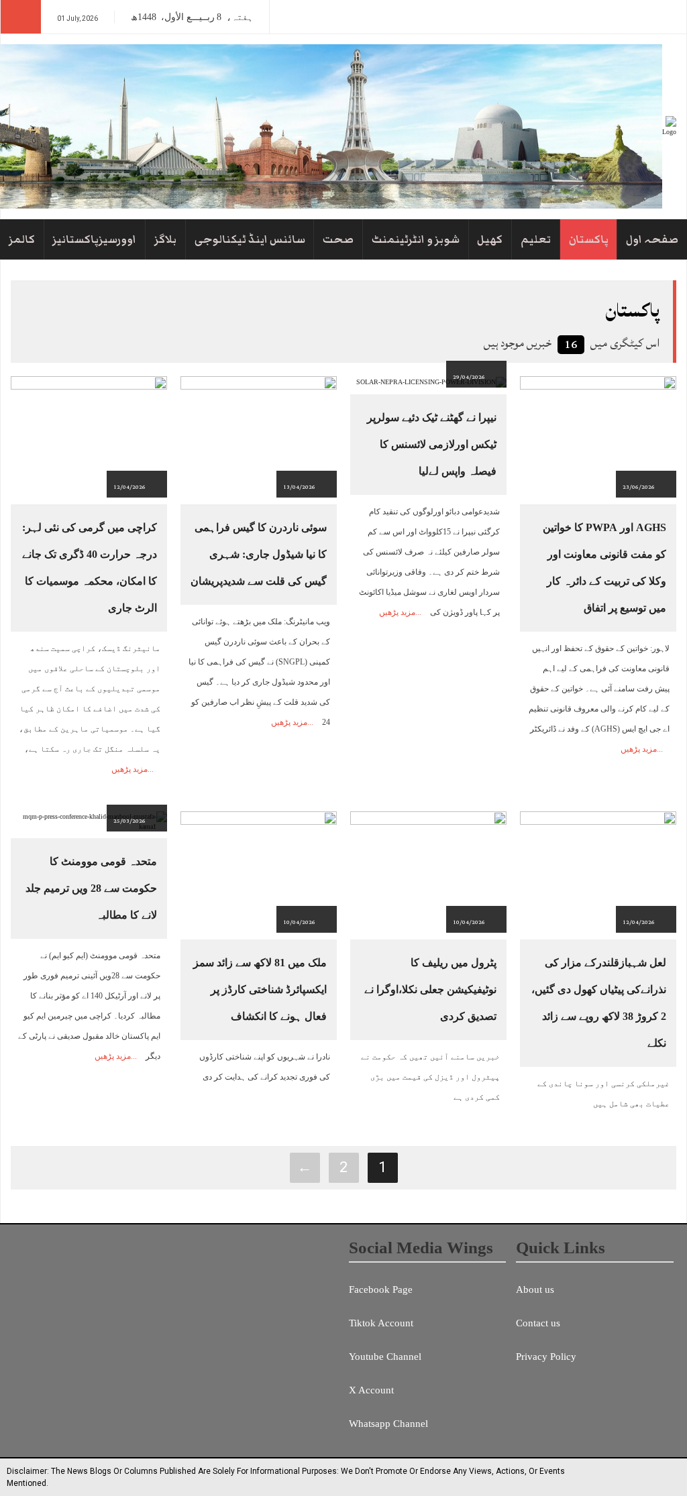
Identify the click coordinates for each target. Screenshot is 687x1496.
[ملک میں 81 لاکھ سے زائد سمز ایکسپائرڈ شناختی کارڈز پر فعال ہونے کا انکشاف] (258, 871)
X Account (371, 1390)
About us (535, 1289)
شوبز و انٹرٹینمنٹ (416, 239)
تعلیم (536, 239)
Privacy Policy (546, 1356)
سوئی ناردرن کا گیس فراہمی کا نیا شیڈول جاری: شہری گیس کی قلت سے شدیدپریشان (259, 554)
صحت (338, 239)
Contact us (538, 1323)
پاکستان (589, 239)
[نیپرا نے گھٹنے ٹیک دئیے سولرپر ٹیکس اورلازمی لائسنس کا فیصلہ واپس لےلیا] (431, 381)
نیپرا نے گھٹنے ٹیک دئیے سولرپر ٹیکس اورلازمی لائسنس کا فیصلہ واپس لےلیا (431, 444)
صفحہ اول (652, 239)
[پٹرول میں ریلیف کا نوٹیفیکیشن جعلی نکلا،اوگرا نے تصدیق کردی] (428, 871)
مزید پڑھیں (639, 749)
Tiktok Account (381, 1323)
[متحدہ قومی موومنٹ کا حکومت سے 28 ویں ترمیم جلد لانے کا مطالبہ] (89, 821)
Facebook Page (381, 1289)
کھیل (490, 239)
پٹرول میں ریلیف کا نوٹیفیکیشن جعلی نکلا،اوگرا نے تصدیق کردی (430, 989)
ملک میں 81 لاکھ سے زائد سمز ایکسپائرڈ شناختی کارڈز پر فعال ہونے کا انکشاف (260, 989)
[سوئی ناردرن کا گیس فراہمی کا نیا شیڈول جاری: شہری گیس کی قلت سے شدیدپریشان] (258, 436)
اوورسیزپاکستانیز (94, 239)
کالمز (22, 239)
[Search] (21, 16)
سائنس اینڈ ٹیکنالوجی (250, 239)
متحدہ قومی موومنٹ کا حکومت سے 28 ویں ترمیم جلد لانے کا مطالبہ (91, 888)
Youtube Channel (385, 1356)
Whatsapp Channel (388, 1423)
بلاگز (165, 239)
